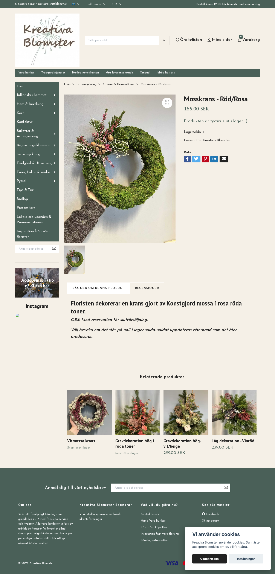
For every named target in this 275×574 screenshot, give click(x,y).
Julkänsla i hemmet (32, 95)
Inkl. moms (94, 4)
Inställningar (246, 558)
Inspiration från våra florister (33, 234)
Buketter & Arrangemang (27, 133)
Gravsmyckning (28, 154)
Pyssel (21, 181)
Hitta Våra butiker (153, 520)
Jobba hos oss (165, 72)
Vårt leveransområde (119, 72)
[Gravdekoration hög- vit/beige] (185, 412)
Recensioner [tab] (147, 288)
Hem (20, 86)
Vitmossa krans (81, 440)
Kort (20, 113)
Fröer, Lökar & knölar (33, 172)
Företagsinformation (154, 540)
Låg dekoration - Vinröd (233, 440)
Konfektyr (24, 122)
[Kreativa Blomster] (47, 40)
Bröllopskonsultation (85, 72)
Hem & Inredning (30, 104)
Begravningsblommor (33, 145)
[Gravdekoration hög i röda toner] (137, 412)
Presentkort (26, 208)
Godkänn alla (209, 558)
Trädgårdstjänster (53, 72)
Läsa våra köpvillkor (154, 527)
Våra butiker (26, 72)
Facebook (212, 514)
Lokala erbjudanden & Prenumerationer (34, 219)
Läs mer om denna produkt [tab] (98, 288)
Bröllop (22, 199)
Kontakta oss (150, 514)
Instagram (212, 520)
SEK (115, 4)
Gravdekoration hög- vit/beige (182, 443)
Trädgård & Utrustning (34, 163)
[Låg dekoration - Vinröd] (234, 412)
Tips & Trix (25, 190)
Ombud (145, 72)
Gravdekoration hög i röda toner (134, 443)
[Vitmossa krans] (89, 412)
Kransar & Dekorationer (118, 84)
